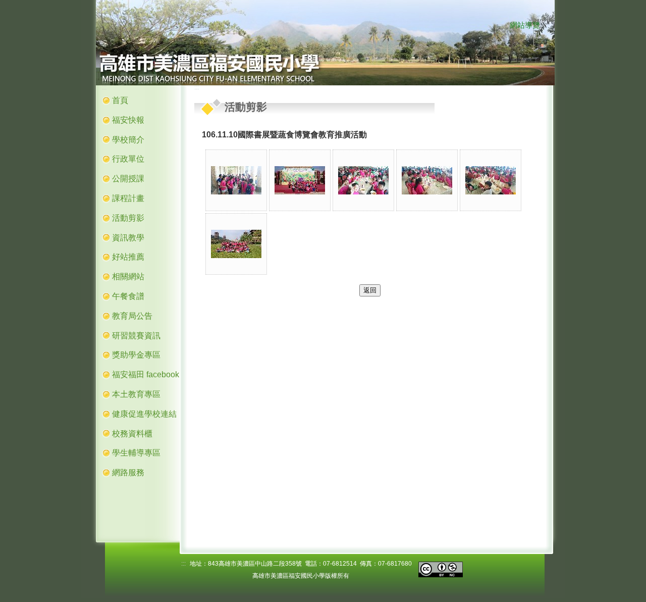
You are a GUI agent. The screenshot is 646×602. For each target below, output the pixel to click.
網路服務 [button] (128, 472)
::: (500, 25)
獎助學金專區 (136, 354)
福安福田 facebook (145, 374)
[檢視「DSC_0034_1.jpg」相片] (490, 180)
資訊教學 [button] (128, 237)
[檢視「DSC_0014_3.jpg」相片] (236, 180)
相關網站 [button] (128, 276)
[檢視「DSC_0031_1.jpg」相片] (363, 180)
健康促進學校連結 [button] (144, 414)
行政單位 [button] (128, 159)
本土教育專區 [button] (136, 394)
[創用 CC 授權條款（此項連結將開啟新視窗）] (440, 569)
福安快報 (128, 120)
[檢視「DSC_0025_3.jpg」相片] (300, 180)
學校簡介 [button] (128, 139)
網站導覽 (525, 25)
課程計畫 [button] (128, 198)
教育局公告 (132, 316)
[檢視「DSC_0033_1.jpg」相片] (427, 180)
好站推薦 (128, 257)
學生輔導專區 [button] (136, 452)
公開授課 (128, 178)
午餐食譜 (128, 296)
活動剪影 (128, 218)
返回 (369, 290)
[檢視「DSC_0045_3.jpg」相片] (236, 244)
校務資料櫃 (132, 433)
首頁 (120, 100)
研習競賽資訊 (136, 335)
